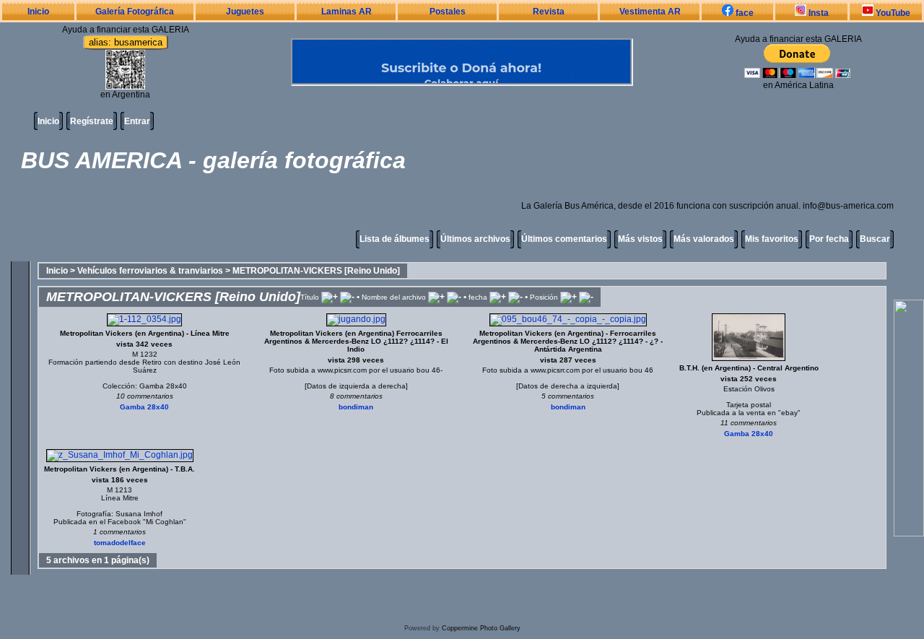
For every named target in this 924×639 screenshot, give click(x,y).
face (743, 13)
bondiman (356, 407)
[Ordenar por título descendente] (347, 297)
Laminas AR (346, 11)
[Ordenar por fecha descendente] (515, 297)
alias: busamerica (125, 42)
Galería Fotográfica (134, 11)
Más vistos (640, 239)
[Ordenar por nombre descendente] (454, 297)
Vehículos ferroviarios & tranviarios (150, 271)
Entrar (137, 121)
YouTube (891, 13)
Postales (448, 11)
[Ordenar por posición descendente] (586, 297)
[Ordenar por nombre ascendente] (436, 297)
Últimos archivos (475, 239)
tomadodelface (120, 543)
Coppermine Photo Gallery (481, 628)
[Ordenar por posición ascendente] (568, 297)
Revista (549, 11)
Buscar (875, 239)
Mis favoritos (771, 239)
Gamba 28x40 (144, 407)
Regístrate (91, 121)
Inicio (38, 11)
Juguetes (245, 11)
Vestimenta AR (650, 11)
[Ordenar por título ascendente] (329, 297)
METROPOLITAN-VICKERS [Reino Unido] (316, 271)
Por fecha (829, 239)
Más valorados (704, 239)
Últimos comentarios (564, 239)
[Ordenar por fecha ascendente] (497, 297)
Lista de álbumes (394, 239)
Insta (817, 13)
